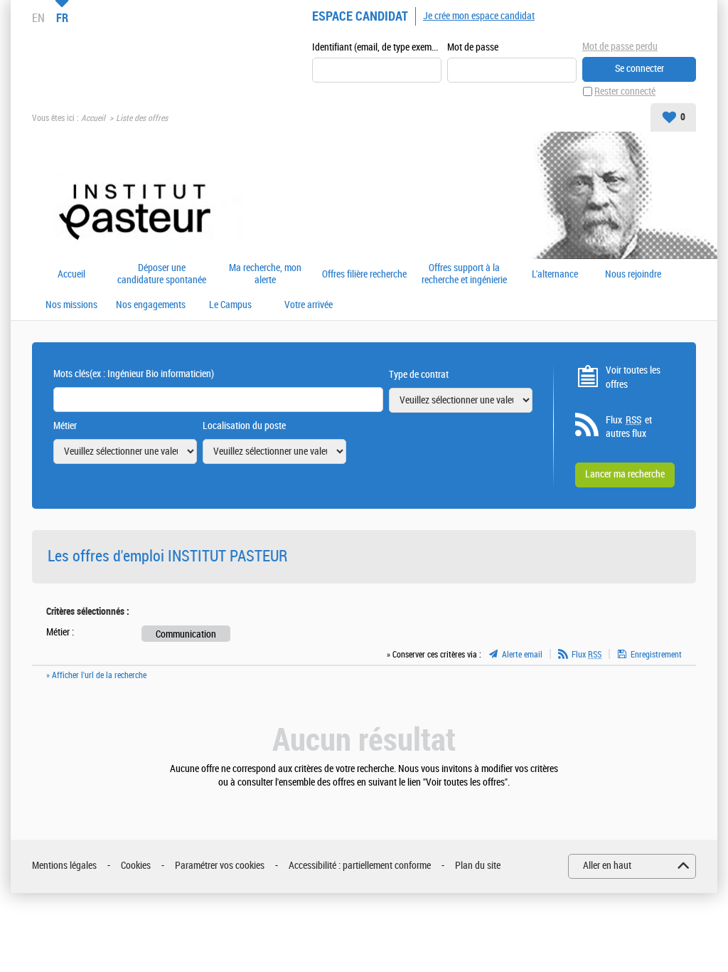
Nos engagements (151, 305)
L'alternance (555, 274)
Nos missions (71, 305)
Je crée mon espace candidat (479, 16)
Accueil (93, 118)
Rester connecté (624, 91)
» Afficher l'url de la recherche (96, 675)
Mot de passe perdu (620, 47)
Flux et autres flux (629, 427)
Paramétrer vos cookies (219, 866)
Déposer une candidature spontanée (161, 274)
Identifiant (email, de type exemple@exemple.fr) (376, 47)
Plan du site (477, 866)
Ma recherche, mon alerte (265, 274)
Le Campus (230, 305)
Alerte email (522, 655)
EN (38, 17)
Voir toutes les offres (633, 377)
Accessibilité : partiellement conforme (360, 866)
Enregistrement (656, 655)
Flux (586, 655)
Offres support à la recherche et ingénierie (464, 274)
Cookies (136, 866)
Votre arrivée (308, 305)
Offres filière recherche (364, 274)
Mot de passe (472, 47)
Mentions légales (64, 866)
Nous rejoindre (633, 274)
